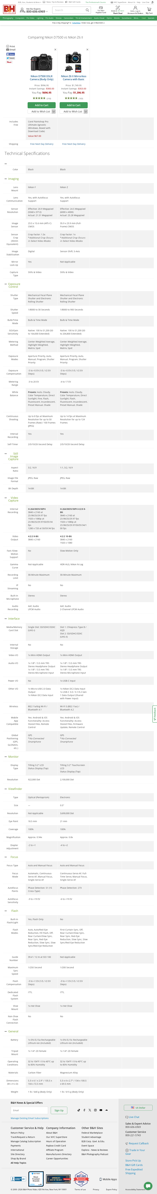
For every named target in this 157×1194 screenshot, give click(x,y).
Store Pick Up (133, 1160)
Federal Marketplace (92, 1132)
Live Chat (145, 2)
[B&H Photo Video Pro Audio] (10, 9)
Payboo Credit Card (56, 1145)
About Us (131, 2)
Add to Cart (41, 105)
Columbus (76, 23)
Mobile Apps (110, 1179)
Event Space (88, 1145)
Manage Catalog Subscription (26, 1141)
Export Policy (111, 1189)
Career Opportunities (57, 1158)
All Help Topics (18, 1162)
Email (16, 1110)
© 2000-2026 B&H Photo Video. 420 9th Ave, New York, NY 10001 (39, 1189)
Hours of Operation (56, 1141)
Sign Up (59, 1110)
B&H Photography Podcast (95, 1154)
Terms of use (80, 1189)
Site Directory (18, 1154)
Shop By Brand (18, 1158)
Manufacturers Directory (58, 1154)
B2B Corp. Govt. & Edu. (93, 1141)
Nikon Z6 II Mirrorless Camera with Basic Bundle (73, 79)
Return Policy (17, 1132)
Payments (16, 1145)
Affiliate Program (54, 1149)
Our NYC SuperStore (56, 1137)
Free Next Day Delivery (41, 143)
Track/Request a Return (23, 1137)
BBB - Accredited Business (18, 1179)
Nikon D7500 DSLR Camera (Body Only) (41, 78)
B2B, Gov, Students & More (29, 2)
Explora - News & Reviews (95, 1149)
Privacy (96, 1189)
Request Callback (139, 1143)
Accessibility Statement (135, 1189)
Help (138, 2)
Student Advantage (91, 1137)
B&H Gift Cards (134, 1165)
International (17, 1149)
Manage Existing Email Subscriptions (30, 1118)
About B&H (51, 1132)
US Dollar (140, 1107)
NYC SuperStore (120, 2)
